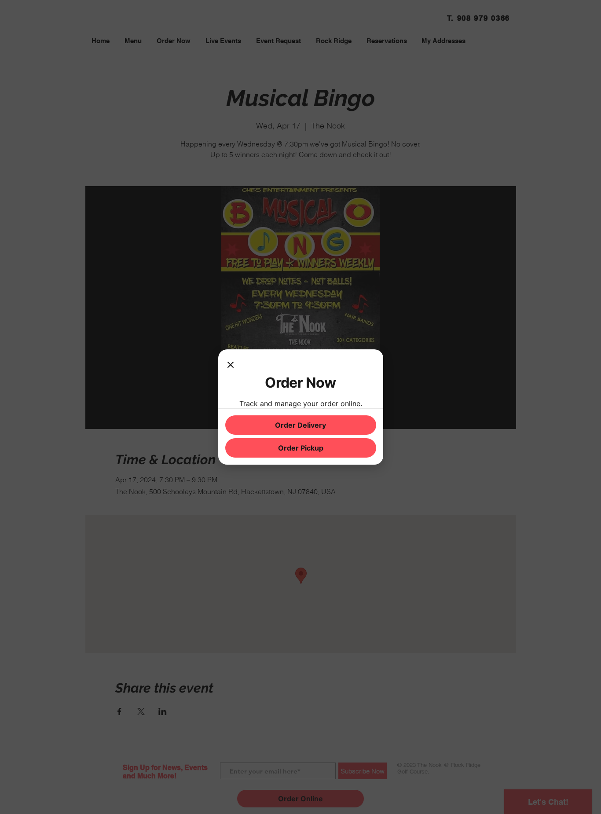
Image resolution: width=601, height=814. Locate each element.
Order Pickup (300, 448)
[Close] (230, 365)
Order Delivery (300, 425)
